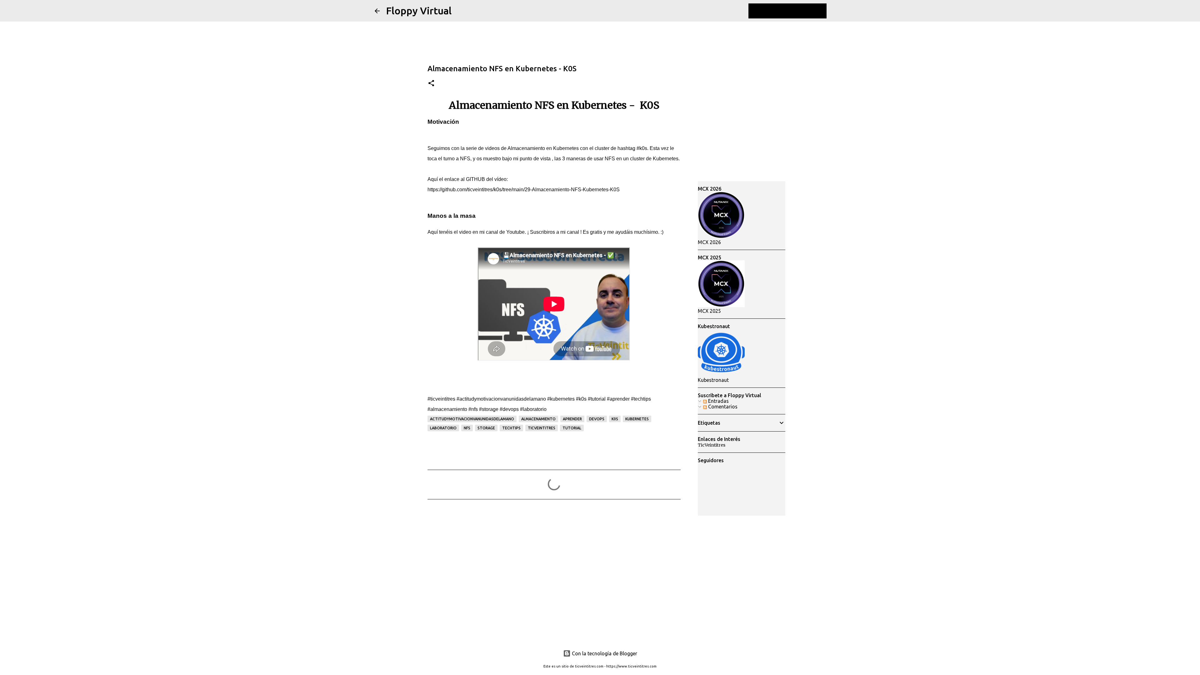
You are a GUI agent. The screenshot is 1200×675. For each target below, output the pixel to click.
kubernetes (637, 419)
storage (486, 428)
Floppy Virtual (419, 10)
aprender (572, 419)
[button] (431, 83)
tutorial (571, 428)
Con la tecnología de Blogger (604, 653)
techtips (511, 428)
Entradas (718, 401)
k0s (615, 419)
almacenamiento (538, 419)
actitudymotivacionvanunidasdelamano (472, 419)
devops (596, 419)
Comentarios (722, 406)
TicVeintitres (711, 445)
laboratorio (443, 428)
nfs (467, 428)
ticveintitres (541, 428)
